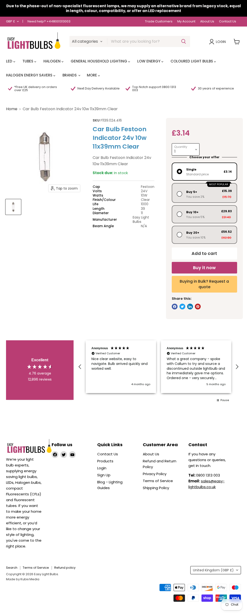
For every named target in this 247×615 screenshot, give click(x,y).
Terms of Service (158, 480)
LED (9, 61)
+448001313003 (58, 21)
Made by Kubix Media (22, 579)
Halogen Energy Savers (29, 75)
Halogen (52, 61)
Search (11, 567)
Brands (70, 75)
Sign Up (103, 475)
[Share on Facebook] (175, 306)
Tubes (28, 61)
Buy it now (204, 268)
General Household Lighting (99, 61)
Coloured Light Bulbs (192, 61)
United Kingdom (213, 570)
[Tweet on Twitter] (182, 306)
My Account (186, 21)
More (92, 75)
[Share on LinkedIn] (190, 306)
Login (221, 41)
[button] (80, 367)
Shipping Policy (156, 487)
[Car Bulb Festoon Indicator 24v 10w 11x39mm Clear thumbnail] (13, 207)
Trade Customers (158, 21)
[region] (158, 366)
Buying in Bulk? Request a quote (204, 284)
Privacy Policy (154, 473)
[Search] (183, 41)
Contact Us (227, 21)
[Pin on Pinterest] (198, 306)
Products (105, 461)
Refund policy (64, 567)
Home (11, 109)
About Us (207, 21)
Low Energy (149, 61)
